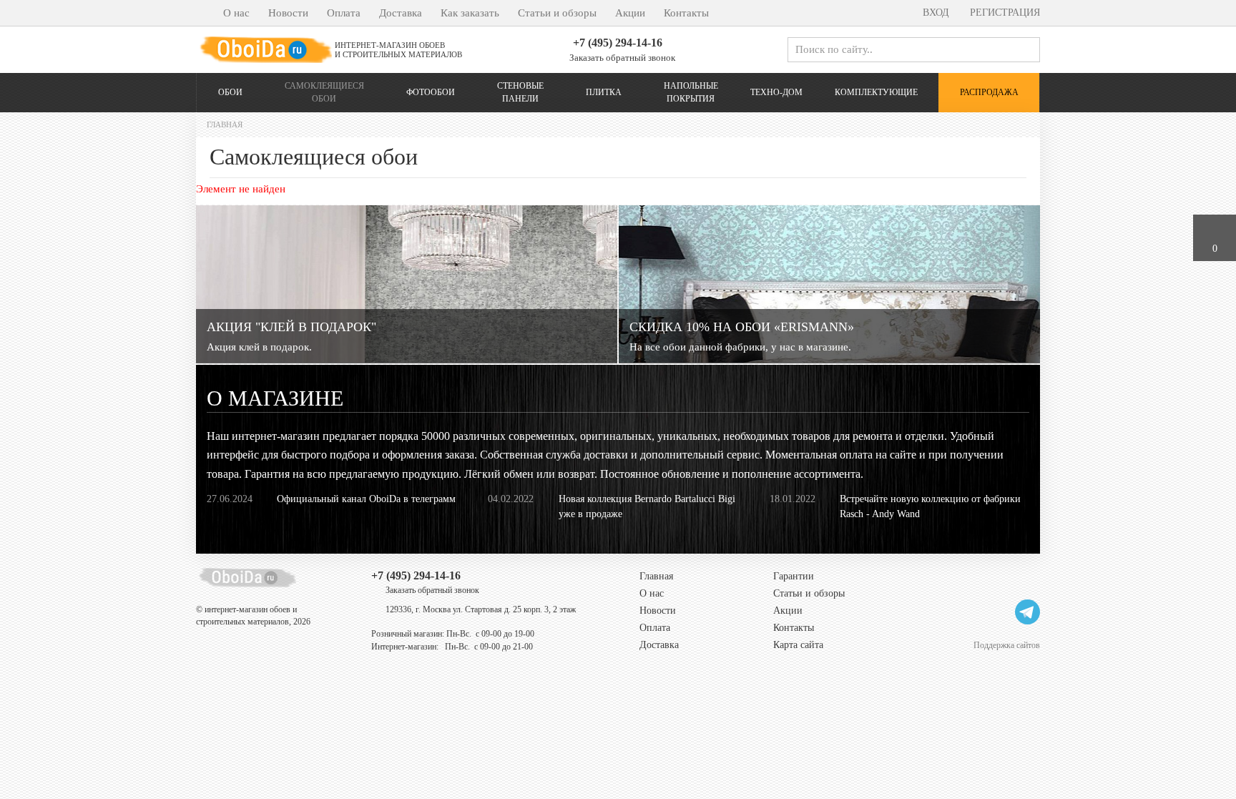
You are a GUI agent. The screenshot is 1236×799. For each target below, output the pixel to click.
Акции (630, 13)
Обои (230, 92)
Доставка (400, 13)
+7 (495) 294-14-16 (617, 42)
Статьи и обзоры (557, 13)
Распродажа (989, 92)
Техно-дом (776, 92)
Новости (288, 13)
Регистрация (1003, 12)
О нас (236, 13)
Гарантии (793, 576)
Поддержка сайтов (1006, 645)
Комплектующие (876, 92)
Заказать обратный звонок (621, 57)
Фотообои (430, 92)
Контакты (686, 13)
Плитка (604, 92)
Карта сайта (798, 644)
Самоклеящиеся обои (324, 92)
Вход (934, 12)
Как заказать (470, 13)
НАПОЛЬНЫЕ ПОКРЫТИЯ (691, 92)
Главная (656, 576)
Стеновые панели (520, 92)
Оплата (343, 13)
